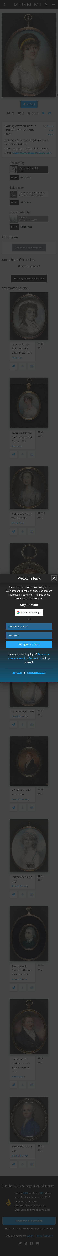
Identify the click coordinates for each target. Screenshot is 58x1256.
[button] (29, 612)
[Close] (54, 578)
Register (17, 672)
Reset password (36, 672)
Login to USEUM (30, 644)
